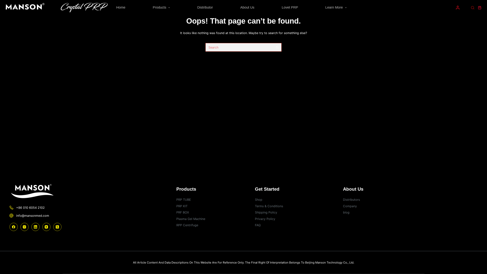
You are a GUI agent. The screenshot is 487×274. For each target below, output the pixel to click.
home (120, 7)
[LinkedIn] (35, 227)
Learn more (334, 7)
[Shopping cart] (479, 7)
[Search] (472, 7)
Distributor (205, 7)
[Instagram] (25, 227)
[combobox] (239, 47)
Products (159, 7)
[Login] (458, 8)
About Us (247, 7)
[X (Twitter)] (57, 227)
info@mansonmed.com (32, 215)
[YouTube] (46, 227)
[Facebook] (14, 227)
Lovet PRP (290, 7)
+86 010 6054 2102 (30, 207)
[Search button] (277, 47)
